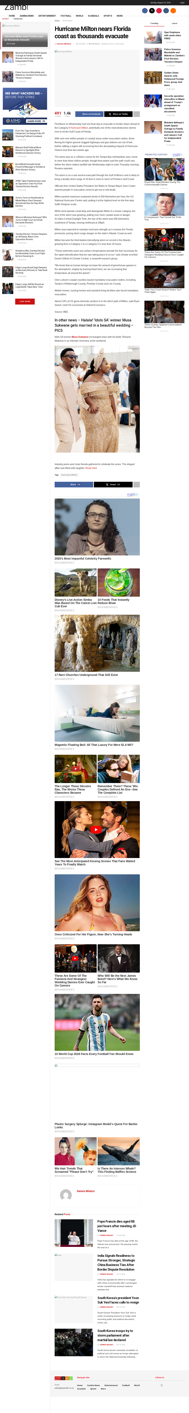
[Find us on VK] (166, 10)
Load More (25, 301)
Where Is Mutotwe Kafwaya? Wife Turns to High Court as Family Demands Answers (31, 220)
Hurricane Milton (79, 128)
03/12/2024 (120, 1345)
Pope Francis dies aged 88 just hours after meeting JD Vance (116, 1226)
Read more (91, 468)
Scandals (93, 16)
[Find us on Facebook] (145, 10)
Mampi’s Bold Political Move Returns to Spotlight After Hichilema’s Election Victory (28, 150)
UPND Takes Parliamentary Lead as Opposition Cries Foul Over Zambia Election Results (31, 183)
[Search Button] (183, 10)
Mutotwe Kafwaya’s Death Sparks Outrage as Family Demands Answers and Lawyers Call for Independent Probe (174, 132)
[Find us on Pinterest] (159, 10)
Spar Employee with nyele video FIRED (172, 35)
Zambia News (27, 16)
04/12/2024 (120, 1274)
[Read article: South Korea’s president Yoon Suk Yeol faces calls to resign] (74, 1309)
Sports (108, 16)
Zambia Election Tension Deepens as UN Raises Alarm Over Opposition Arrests (31, 237)
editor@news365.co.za (64, 1388)
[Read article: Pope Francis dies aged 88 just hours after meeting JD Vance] (74, 1233)
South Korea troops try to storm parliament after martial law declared (115, 1335)
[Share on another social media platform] (136, 114)
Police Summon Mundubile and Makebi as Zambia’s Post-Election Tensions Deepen (31, 75)
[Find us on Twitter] (152, 10)
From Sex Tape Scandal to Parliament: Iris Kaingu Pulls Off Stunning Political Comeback (30, 133)
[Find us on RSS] (173, 10)
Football (66, 16)
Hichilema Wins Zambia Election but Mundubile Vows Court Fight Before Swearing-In (30, 253)
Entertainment (47, 16)
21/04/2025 (120, 1235)
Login (182, 3)
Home (12, 16)
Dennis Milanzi (64, 44)
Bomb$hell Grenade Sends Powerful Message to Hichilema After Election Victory (30, 167)
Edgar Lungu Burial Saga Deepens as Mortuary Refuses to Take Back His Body (31, 270)
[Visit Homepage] (16, 5)
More (120, 16)
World (79, 16)
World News (94, 44)
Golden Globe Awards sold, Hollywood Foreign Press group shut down (174, 79)
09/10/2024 (81, 44)
